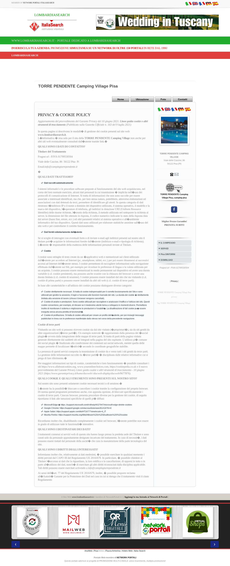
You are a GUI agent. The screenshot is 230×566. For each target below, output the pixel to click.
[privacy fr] (202, 4)
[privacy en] (195, 4)
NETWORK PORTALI (126, 557)
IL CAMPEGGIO (168, 243)
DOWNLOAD (167, 260)
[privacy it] (188, 4)
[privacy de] (208, 4)
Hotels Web (127, 551)
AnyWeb (88, 551)
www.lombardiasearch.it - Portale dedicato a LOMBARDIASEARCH (65, 40)
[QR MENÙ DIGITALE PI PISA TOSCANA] (73, 522)
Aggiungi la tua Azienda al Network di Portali (146, 497)
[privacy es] (215, 4)
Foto (163, 99)
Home (120, 99)
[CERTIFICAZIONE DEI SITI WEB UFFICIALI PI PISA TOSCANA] (198, 522)
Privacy (174, 281)
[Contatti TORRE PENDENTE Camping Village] (174, 174)
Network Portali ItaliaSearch (38, 3)
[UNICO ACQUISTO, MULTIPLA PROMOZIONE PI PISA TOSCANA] (115, 522)
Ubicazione (142, 99)
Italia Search (139, 551)
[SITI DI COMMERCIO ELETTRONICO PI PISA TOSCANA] (156, 522)
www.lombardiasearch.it (83, 497)
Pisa (96, 551)
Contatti (182, 99)
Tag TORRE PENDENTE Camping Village (173, 303)
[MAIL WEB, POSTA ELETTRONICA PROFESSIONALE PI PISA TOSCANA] (32, 522)
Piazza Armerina (112, 551)
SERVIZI (164, 248)
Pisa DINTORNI (168, 254)
